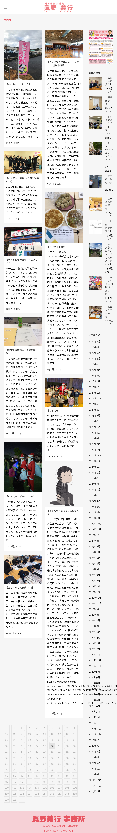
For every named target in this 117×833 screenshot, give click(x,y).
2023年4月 (94, 569)
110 (7, 793)
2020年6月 (94, 762)
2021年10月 (95, 671)
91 (14, 781)
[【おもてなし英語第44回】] (23, 569)
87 (59, 775)
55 (44, 757)
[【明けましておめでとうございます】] (23, 241)
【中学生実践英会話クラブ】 (108, 123)
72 (22, 769)
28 (67, 739)
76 (52, 769)
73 (29, 769)
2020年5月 (94, 768)
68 (67, 763)
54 (37, 757)
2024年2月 (94, 512)
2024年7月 (94, 483)
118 (67, 793)
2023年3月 (94, 574)
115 (44, 793)
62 (21, 763)
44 (37, 751)
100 (7, 787)
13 (29, 733)
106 (52, 787)
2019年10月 (95, 785)
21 (14, 739)
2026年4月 (94, 364)
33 (29, 745)
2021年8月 (94, 683)
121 (14, 799)
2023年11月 (95, 529)
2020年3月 (94, 774)
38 (67, 745)
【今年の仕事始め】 (57, 247)
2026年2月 (94, 375)
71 (14, 769)
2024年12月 (95, 455)
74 (37, 769)
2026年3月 (94, 369)
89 (74, 775)
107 (60, 787)
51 (14, 757)
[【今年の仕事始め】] (64, 217)
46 (52, 751)
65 (44, 763)
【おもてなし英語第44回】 (20, 587)
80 (6, 775)
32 (22, 745)
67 (59, 763)
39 (74, 745)
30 (6, 745)
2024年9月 (94, 472)
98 (67, 781)
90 (6, 781)
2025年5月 (94, 426)
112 (22, 793)
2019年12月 (95, 779)
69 (74, 763)
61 (14, 763)
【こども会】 (54, 410)
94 (37, 781)
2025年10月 (95, 398)
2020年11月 (95, 734)
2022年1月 (94, 654)
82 (21, 775)
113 (29, 793)
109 (75, 787)
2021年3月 (94, 711)
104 (37, 787)
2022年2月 (94, 648)
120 (7, 799)
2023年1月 (94, 586)
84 (37, 775)
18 (67, 733)
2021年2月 (94, 717)
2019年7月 (94, 791)
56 (52, 757)
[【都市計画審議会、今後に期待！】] (23, 331)
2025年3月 (94, 438)
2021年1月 (94, 723)
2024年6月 (94, 489)
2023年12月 (95, 523)
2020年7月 (94, 757)
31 (14, 745)
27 (59, 739)
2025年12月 (95, 387)
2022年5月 (94, 631)
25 (44, 739)
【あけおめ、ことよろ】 (18, 84)
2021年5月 (94, 700)
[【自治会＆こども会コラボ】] (23, 467)
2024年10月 (95, 466)
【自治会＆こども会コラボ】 (21, 496)
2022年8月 (94, 614)
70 (6, 769)
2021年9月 (94, 677)
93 (29, 781)
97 (59, 781)
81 (14, 775)
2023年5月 (94, 563)
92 (21, 781)
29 (74, 739)
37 (59, 745)
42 (21, 751)
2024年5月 (94, 495)
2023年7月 (94, 552)
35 (44, 745)
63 (29, 763)
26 (52, 739)
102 (22, 787)
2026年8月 (94, 341)
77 (59, 769)
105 (45, 787)
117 (59, 793)
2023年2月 (94, 580)
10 (6, 733)
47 (59, 751)
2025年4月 (94, 432)
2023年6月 (94, 557)
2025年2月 (94, 443)
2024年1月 (94, 518)
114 (37, 793)
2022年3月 (94, 643)
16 (52, 733)
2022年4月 (94, 637)
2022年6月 (94, 626)
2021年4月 (94, 705)
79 (74, 769)
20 (6, 739)
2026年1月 (94, 381)
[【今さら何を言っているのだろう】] (64, 486)
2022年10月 (95, 603)
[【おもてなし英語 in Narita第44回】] (23, 162)
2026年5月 (94, 358)
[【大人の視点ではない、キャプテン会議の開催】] (64, 44)
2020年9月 (94, 745)
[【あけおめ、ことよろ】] (23, 55)
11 (14, 733)
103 (29, 787)
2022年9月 (94, 609)
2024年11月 (95, 461)
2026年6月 (94, 352)
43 (29, 751)
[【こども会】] (64, 392)
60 (6, 763)
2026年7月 (94, 347)
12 (22, 733)
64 (37, 763)
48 (67, 751)
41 (14, 751)
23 (29, 739)
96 (52, 781)
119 (75, 793)
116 (52, 793)
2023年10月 (95, 535)
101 (14, 787)
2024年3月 (94, 506)
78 (67, 769)
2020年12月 (95, 728)
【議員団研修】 (108, 100)
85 (44, 775)
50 (6, 757)
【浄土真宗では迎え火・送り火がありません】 (108, 254)
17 (59, 733)
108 (67, 787)
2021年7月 (94, 688)
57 (59, 757)
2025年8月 (94, 409)
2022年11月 (95, 597)
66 (52, 763)
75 (44, 769)
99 (74, 781)
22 (22, 739)
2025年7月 (94, 415)
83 (29, 775)
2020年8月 (94, 751)
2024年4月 (94, 500)
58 (67, 757)
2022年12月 (95, 592)
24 (37, 739)
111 (14, 793)
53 (29, 757)
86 (52, 775)
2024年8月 (94, 478)
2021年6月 (94, 694)
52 (22, 757)
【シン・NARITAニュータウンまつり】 (109, 153)
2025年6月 (94, 421)
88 (67, 775)
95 (44, 781)
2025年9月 (94, 404)
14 (37, 733)
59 (74, 757)
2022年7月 (94, 620)
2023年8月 (94, 546)
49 (74, 751)
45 (44, 751)
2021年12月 (95, 660)
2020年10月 (95, 740)
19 (74, 733)
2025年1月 (94, 449)
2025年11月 (95, 392)
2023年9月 (94, 540)
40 (6, 751)
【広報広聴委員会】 (108, 81)
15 (44, 733)
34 (37, 745)
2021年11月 (95, 666)
